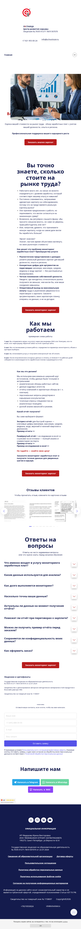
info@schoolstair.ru (53, 906)
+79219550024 (27, 906)
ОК (41, 926)
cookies (65, 922)
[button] (30, 526)
